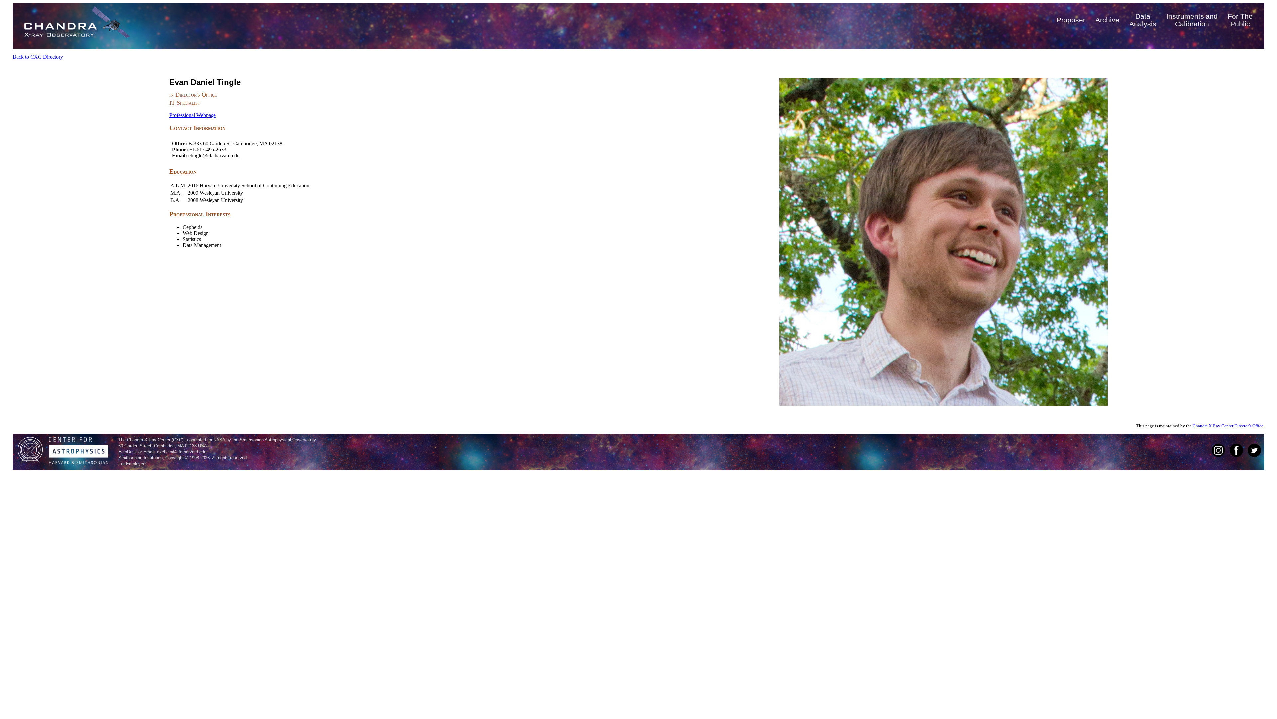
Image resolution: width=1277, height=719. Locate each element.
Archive (1107, 20)
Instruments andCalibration (1192, 20)
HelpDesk (127, 451)
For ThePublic (1240, 20)
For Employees (133, 463)
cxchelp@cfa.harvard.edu (181, 451)
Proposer (1071, 20)
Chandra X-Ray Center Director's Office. (1228, 426)
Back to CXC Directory (38, 57)
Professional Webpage (192, 115)
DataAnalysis (1142, 20)
